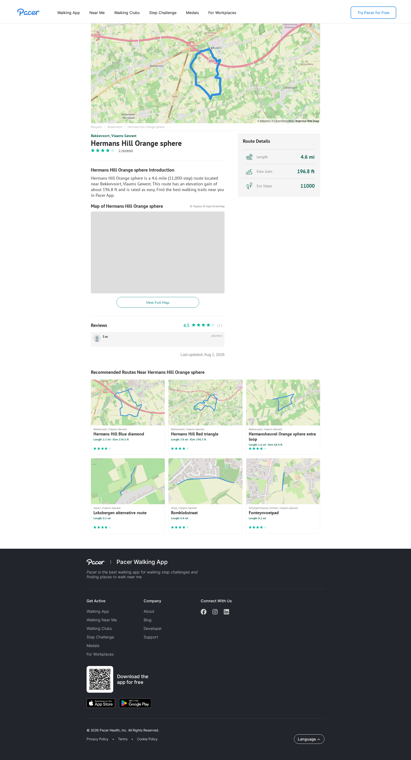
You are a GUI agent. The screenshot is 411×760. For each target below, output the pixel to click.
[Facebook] (203, 612)
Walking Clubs (127, 12)
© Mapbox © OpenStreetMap (207, 206)
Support (151, 637)
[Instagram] (215, 612)
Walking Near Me (102, 619)
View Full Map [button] (157, 302)
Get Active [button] (96, 600)
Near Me (97, 12)
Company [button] (152, 600)
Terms (122, 739)
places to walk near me (121, 576)
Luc (105, 336)
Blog (148, 619)
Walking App (68, 12)
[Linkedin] (226, 612)
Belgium (96, 127)
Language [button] (307, 739)
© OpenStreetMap (283, 121)
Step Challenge (162, 12)
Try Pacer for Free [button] (373, 12)
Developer (153, 628)
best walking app (125, 572)
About (149, 611)
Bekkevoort (115, 127)
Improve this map (307, 121)
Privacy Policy (97, 739)
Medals (192, 12)
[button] (83, 724)
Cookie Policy (147, 739)
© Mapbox (264, 121)
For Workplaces (222, 12)
